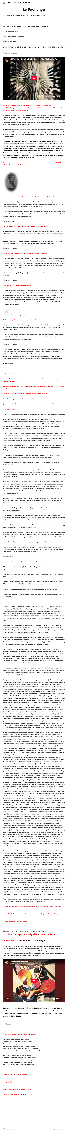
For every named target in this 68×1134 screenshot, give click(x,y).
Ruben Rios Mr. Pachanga (18, 3)
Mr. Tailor (62, 1129)
